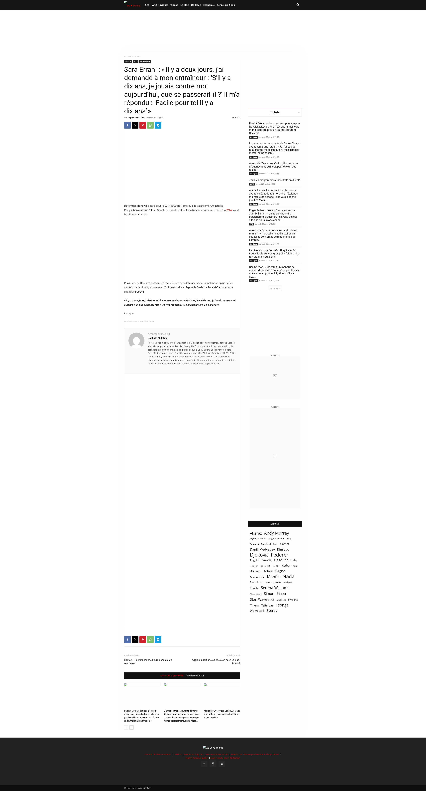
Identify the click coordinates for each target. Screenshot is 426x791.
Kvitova (268, 571)
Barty (289, 538)
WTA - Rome (145, 61)
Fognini (254, 560)
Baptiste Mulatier (136, 117)
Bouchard (266, 544)
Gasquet (281, 560)
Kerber (286, 565)
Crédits (178, 754)
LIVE (252, 184)
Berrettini (254, 544)
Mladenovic (257, 577)
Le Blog (184, 4)
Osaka (268, 582)
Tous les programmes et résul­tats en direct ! (274, 180)
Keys (295, 565)
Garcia (267, 560)
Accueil (127, 56)
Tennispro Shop (226, 4)
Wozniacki (257, 610)
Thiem (254, 605)
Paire (277, 582)
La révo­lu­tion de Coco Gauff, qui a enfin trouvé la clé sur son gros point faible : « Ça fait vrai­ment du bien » (274, 253)
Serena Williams (275, 588)
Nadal (289, 576)
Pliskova (287, 582)
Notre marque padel (197, 758)
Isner (276, 565)
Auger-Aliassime (276, 538)
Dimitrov (283, 549)
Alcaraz (256, 533)
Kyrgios (280, 571)
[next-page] (131, 727)
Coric (275, 544)
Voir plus (274, 288)
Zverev (271, 610)
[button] (298, 5)
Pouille (254, 588)
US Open (196, 4)
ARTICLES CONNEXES (171, 675)
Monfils (273, 577)
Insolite (163, 4)
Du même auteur (195, 675)
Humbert (254, 565)
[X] (135, 125)
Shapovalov (256, 594)
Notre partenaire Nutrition (225, 758)
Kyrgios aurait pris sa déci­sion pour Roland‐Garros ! (216, 661)
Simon (269, 593)
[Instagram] (213, 764)
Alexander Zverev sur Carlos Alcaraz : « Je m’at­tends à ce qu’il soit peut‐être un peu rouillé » (222, 714)
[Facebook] (127, 125)
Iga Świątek (265, 566)
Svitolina (293, 599)
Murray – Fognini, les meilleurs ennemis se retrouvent (148, 661)
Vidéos (174, 4)
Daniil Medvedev (262, 549)
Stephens (281, 599)
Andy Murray (276, 533)
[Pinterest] (142, 125)
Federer (279, 554)
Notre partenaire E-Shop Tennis (262, 754)
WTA (154, 4)
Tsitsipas (267, 605)
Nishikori (256, 582)
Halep (294, 560)
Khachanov (255, 571)
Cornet (284, 544)
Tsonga (282, 605)
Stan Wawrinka (262, 599)
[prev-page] (126, 727)
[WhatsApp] (150, 125)
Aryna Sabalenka (258, 538)
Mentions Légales (194, 754)
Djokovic (259, 555)
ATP (147, 4)
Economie (209, 4)
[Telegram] (158, 125)
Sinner (281, 593)
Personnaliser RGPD (217, 754)
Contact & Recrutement (158, 754)
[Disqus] (182, 494)
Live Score (236, 754)
